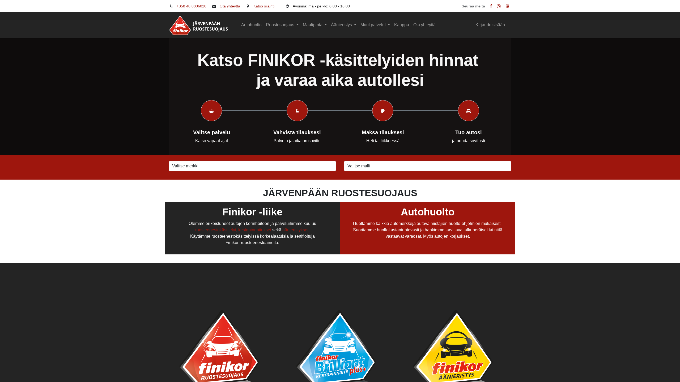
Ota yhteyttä (230, 6)
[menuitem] (251, 25)
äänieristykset (295, 230)
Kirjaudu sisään (490, 25)
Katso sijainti (263, 6)
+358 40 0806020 (191, 6)
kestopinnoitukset (254, 230)
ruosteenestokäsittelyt (215, 230)
